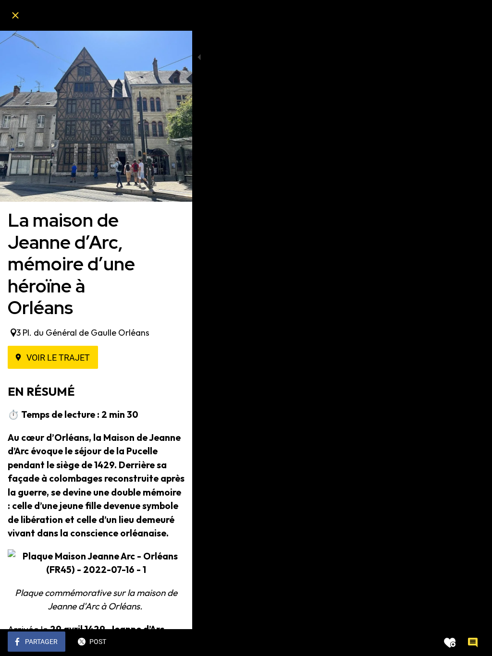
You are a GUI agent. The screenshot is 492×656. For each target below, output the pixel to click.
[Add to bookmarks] (449, 642)
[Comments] (472, 642)
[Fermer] (15, 15)
